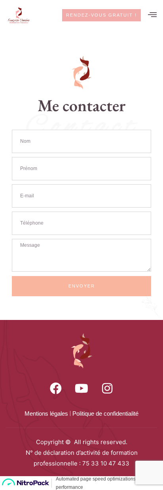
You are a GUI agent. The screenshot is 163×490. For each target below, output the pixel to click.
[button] (152, 15)
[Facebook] (56, 388)
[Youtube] (81, 388)
